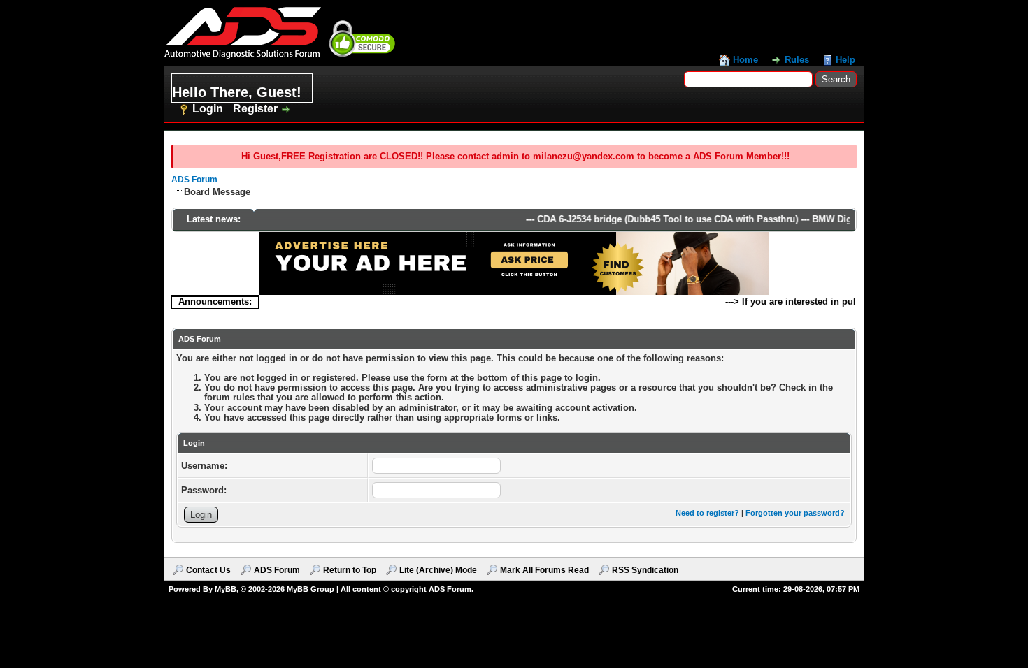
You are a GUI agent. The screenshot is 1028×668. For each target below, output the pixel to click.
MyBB (225, 589)
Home (745, 60)
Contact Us (208, 570)
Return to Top (349, 570)
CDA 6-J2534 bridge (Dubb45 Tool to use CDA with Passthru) (659, 219)
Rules (797, 60)
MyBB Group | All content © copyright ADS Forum (379, 589)
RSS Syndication (645, 570)
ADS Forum (194, 179)
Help (845, 60)
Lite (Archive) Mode (438, 570)
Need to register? (707, 513)
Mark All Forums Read (544, 570)
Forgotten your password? (795, 513)
